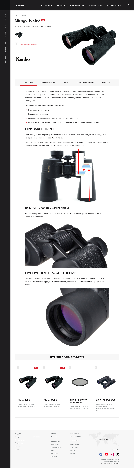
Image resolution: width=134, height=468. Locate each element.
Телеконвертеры (5, 31)
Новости (72, 450)
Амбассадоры (74, 440)
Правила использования (111, 462)
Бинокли (5, 59)
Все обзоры (55, 437)
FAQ (52, 450)
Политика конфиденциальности (109, 460)
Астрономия (36, 437)
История (72, 453)
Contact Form (55, 444)
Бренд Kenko (73, 447)
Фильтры (5, 17)
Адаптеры (18, 446)
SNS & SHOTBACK (75, 437)
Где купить (54, 453)
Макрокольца (5, 47)
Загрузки (54, 456)
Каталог (17, 15)
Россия (115, 449)
